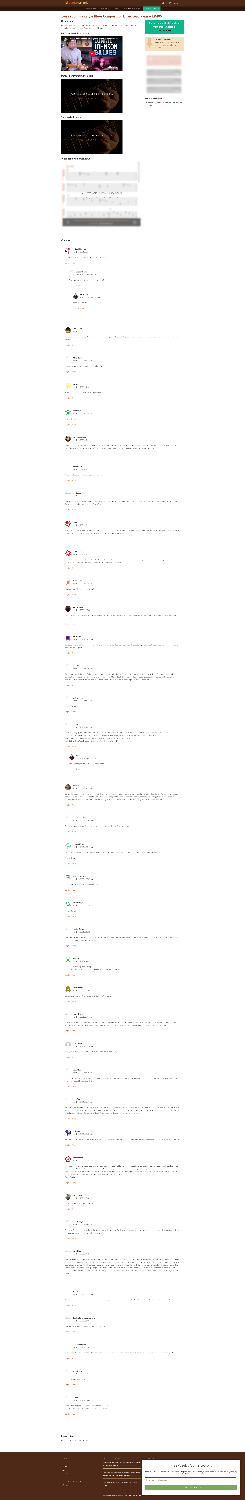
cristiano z (76, 698)
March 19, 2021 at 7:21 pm (82, 440)
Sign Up (92, 1440)
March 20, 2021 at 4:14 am (82, 701)
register (163, 103)
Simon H (75, 1070)
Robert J (75, 1222)
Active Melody (77, 2)
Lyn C (74, 958)
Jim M (74, 411)
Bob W (75, 1099)
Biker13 (75, 329)
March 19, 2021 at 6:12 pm (82, 331)
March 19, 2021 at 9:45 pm (82, 584)
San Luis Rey (77, 437)
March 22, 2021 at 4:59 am (82, 1073)
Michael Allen (77, 249)
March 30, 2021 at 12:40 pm (82, 1400)
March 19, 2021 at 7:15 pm (82, 413)
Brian (82, 294)
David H (75, 1251)
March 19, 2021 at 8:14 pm (82, 496)
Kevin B (75, 1371)
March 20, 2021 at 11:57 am (82, 879)
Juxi (74, 786)
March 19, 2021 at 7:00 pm (82, 387)
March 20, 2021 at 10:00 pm (82, 990)
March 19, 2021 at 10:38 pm (82, 610)
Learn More (159, 48)
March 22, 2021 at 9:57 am (82, 1102)
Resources (66, 1466)
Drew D (75, 581)
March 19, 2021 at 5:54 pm (82, 252)
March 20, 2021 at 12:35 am (82, 639)
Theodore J (76, 818)
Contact (65, 1474)
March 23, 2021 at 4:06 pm (82, 1225)
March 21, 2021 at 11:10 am (82, 1046)
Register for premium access (92, 97)
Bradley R (76, 929)
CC (73, 1397)
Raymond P (76, 844)
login (156, 103)
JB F (74, 1291)
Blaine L (75, 522)
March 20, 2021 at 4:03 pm (82, 961)
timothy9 (76, 1158)
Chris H (75, 1043)
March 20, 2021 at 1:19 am (82, 669)
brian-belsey (77, 876)
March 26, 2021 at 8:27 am (82, 1374)
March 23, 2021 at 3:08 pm (82, 1198)
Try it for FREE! (164, 30)
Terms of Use (138, 1495)
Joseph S (79, 272)
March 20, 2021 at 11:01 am (82, 820)
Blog (64, 1462)
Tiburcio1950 (77, 1344)
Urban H (75, 358)
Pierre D (75, 988)
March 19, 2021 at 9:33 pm (82, 554)
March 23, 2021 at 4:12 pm (82, 1254)
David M (75, 607)
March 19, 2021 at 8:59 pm (82, 525)
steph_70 (76, 1195)
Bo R (74, 1131)
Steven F (75, 1014)
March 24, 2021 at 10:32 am (82, 1294)
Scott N (75, 384)
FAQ (64, 1477)
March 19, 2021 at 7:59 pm (86, 275)
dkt (73, 666)
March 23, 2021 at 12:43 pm (82, 1160)
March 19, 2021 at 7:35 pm (82, 469)
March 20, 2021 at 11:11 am (82, 847)
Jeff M (75, 636)
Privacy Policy (130, 1495)
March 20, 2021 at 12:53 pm (82, 932)
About (64, 1470)
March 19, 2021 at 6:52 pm (82, 361)
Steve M (75, 903)
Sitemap (65, 1485)
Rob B (74, 493)
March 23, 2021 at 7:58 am (82, 1134)
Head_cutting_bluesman (81, 1318)
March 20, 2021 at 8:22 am (82, 788)
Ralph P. (75, 724)
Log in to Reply (70, 263)
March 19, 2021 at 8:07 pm (90, 297)
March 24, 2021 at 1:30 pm (82, 1321)
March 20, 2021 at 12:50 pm (82, 905)
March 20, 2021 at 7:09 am (82, 727)
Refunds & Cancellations (71, 1481)
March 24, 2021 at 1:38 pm (82, 1347)
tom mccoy (76, 466)
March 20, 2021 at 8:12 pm (86, 758)
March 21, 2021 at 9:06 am (82, 1017)
